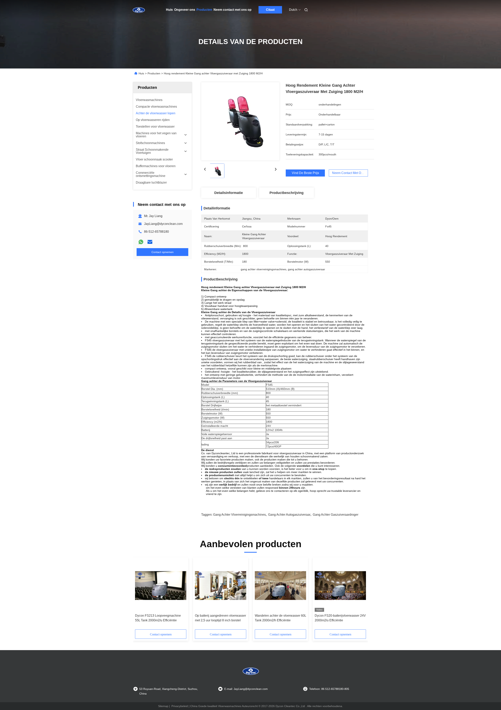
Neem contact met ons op (232, 9)
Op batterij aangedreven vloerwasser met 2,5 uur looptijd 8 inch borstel (220, 618)
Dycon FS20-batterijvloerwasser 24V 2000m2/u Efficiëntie (340, 618)
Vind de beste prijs (305, 173)
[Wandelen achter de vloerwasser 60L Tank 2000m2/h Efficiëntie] (280, 585)
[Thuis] (138, 10)
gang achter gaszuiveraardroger (335, 514)
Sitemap (163, 706)
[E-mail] (150, 242)
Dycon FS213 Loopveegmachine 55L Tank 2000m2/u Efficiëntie (158, 618)
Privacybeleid (179, 706)
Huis (169, 9)
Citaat (270, 9)
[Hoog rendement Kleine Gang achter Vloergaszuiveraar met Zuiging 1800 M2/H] (240, 121)
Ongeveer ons (184, 9)
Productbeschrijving (286, 193)
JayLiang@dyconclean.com (163, 223)
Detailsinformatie (228, 193)
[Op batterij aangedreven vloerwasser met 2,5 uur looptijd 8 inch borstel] (220, 585)
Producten (204, 9)
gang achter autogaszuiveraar (289, 514)
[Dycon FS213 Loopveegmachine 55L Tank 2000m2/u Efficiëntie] (160, 585)
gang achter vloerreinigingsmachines (239, 514)
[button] (140, 595)
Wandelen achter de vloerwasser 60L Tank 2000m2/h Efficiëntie (280, 618)
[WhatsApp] (141, 242)
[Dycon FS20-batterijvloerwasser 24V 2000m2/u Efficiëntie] (340, 585)
